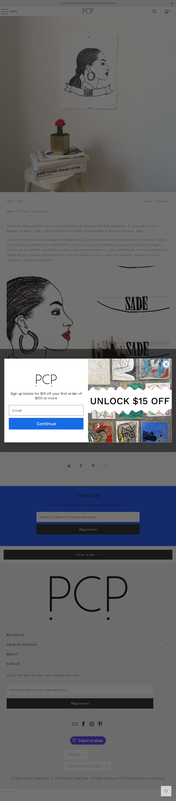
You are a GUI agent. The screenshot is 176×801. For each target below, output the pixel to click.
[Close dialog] (166, 364)
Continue (46, 423)
